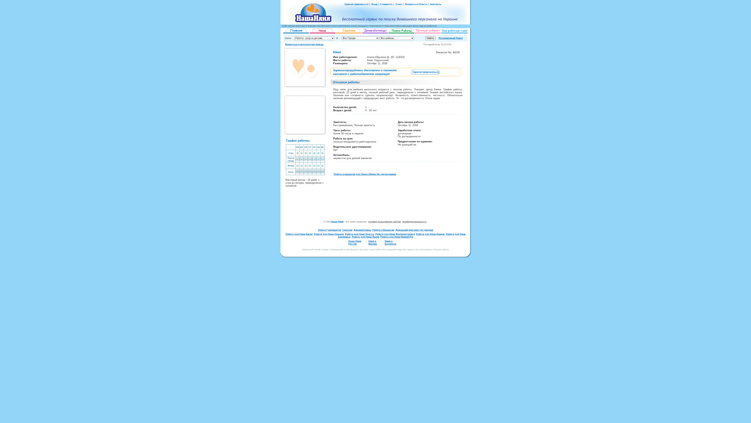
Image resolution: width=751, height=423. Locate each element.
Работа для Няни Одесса (359, 234)
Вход (374, 4)
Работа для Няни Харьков (329, 234)
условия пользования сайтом (384, 221)
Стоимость (386, 4)
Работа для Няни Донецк (430, 234)
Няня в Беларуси (390, 242)
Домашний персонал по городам (414, 230)
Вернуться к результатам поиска (304, 44)
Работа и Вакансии (383, 230)
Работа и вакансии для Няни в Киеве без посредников (365, 174)
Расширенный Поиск (451, 38)
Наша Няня (337, 221)
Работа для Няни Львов (365, 237)
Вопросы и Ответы (416, 4)
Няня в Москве (372, 242)
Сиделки (347, 230)
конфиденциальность (414, 221)
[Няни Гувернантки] (322, 33)
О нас (399, 4)
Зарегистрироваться (356, 4)
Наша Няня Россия (354, 242)
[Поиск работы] (401, 33)
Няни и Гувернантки (329, 230)
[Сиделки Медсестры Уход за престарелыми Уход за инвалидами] (349, 33)
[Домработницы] (375, 33)
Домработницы (362, 230)
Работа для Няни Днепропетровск (395, 234)
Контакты (435, 4)
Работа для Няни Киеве (299, 234)
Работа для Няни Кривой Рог (396, 237)
